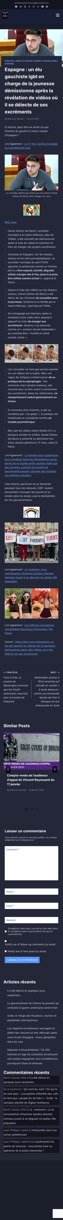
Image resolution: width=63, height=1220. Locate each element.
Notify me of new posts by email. (27, 951)
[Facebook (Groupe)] (38, 6)
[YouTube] (16, 6)
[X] (25, 6)
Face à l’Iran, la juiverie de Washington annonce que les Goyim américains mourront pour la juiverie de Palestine (16, 687)
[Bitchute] (47, 6)
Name (10, 891)
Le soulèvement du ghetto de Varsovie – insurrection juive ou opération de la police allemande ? (29, 1146)
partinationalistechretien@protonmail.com (32, 3)
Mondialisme (50, 61)
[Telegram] (20, 6)
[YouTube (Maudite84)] (42, 6)
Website (11, 920)
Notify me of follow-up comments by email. (30, 944)
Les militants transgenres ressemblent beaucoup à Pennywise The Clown (29, 629)
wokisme (9, 64)
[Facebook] (29, 6)
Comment (12, 849)
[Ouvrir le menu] (58, 15)
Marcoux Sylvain (16, 119)
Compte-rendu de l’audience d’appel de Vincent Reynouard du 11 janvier (30, 780)
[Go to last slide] (8, 769)
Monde (37, 61)
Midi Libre (10, 222)
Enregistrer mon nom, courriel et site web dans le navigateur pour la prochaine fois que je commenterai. (33, 931)
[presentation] (31, 751)
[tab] (25, 809)
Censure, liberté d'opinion (19, 61)
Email (10, 905)
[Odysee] (34, 6)
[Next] (54, 769)
